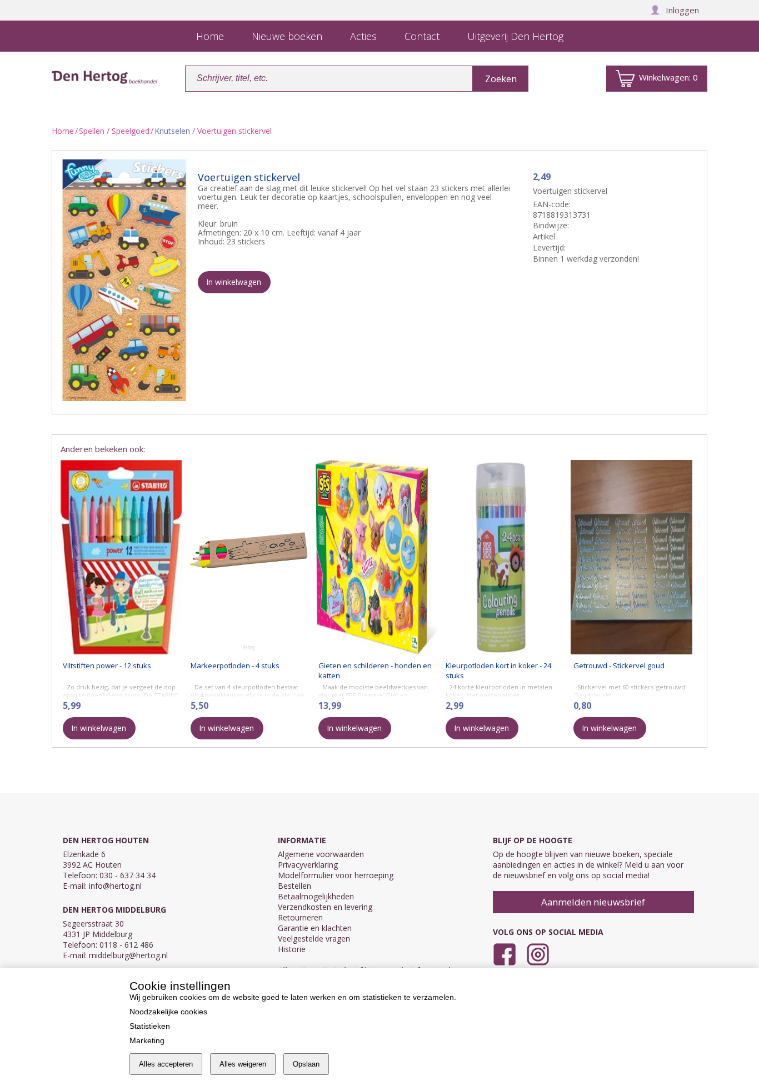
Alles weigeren (242, 1064)
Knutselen (172, 131)
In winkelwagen (233, 282)
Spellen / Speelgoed (114, 131)
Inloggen (682, 10)
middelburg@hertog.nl (128, 955)
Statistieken (149, 1026)
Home (63, 131)
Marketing (146, 1040)
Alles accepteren (166, 1064)
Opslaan (306, 1064)
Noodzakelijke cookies (168, 1011)
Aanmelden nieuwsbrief (593, 901)
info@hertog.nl (115, 885)
